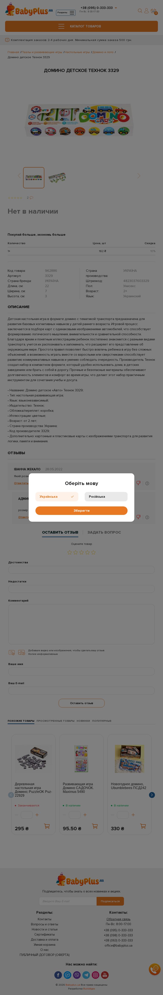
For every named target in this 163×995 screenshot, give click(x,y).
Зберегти (82, 511)
